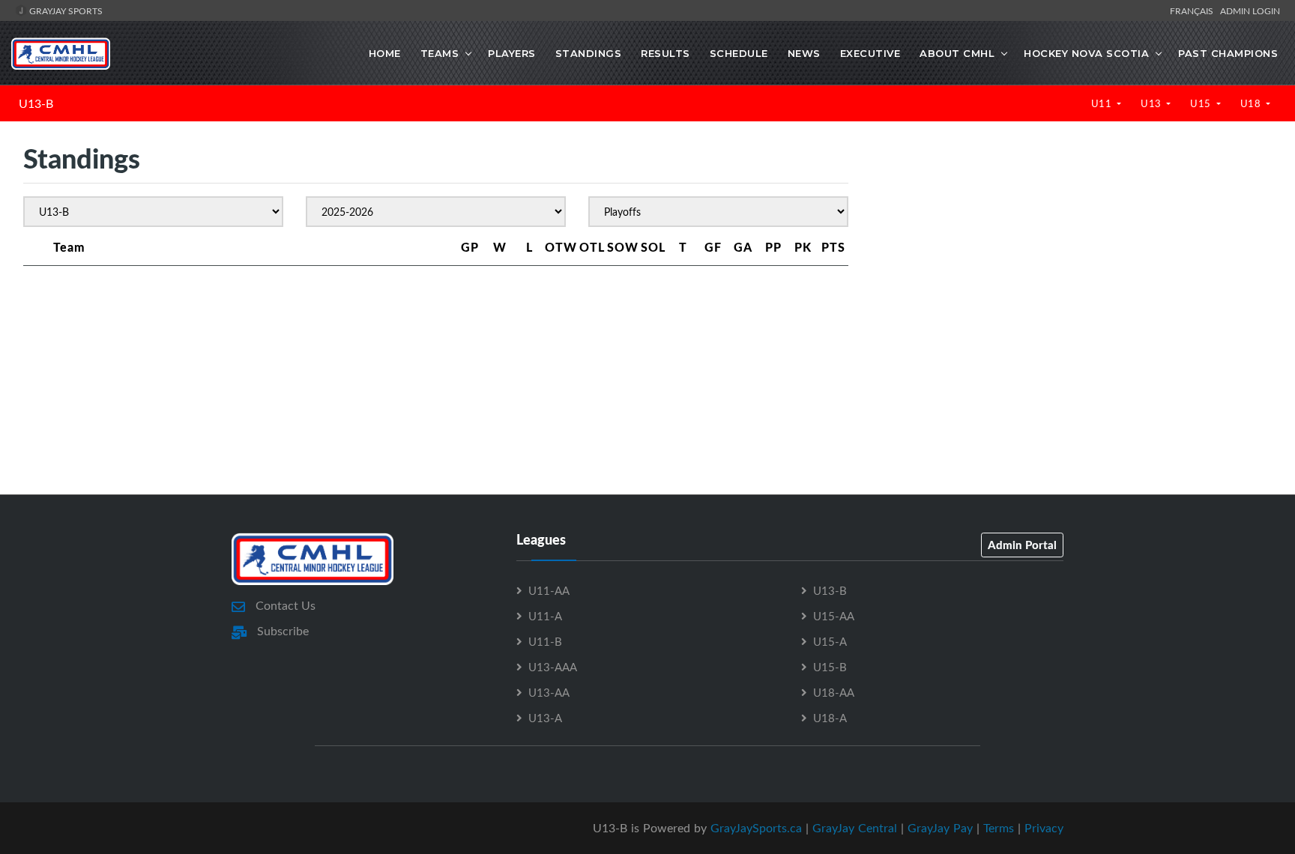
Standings (588, 53)
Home (385, 53)
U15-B (830, 666)
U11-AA (549, 590)
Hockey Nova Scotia (1086, 53)
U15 (1201, 103)
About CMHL (957, 53)
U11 (1102, 103)
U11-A (545, 615)
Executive (870, 53)
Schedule (739, 53)
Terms (998, 828)
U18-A (830, 717)
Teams (439, 53)
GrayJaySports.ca (756, 828)
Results (665, 53)
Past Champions (1228, 53)
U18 (1252, 103)
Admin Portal (1022, 544)
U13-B (36, 103)
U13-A (545, 717)
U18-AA (833, 692)
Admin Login (1250, 10)
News (804, 53)
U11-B (545, 641)
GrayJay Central (854, 828)
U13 (1152, 103)
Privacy (1043, 828)
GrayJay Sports (65, 10)
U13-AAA (552, 666)
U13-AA (549, 692)
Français (1194, 10)
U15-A (830, 641)
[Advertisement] (1071, 269)
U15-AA (833, 615)
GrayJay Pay (940, 828)
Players (512, 53)
